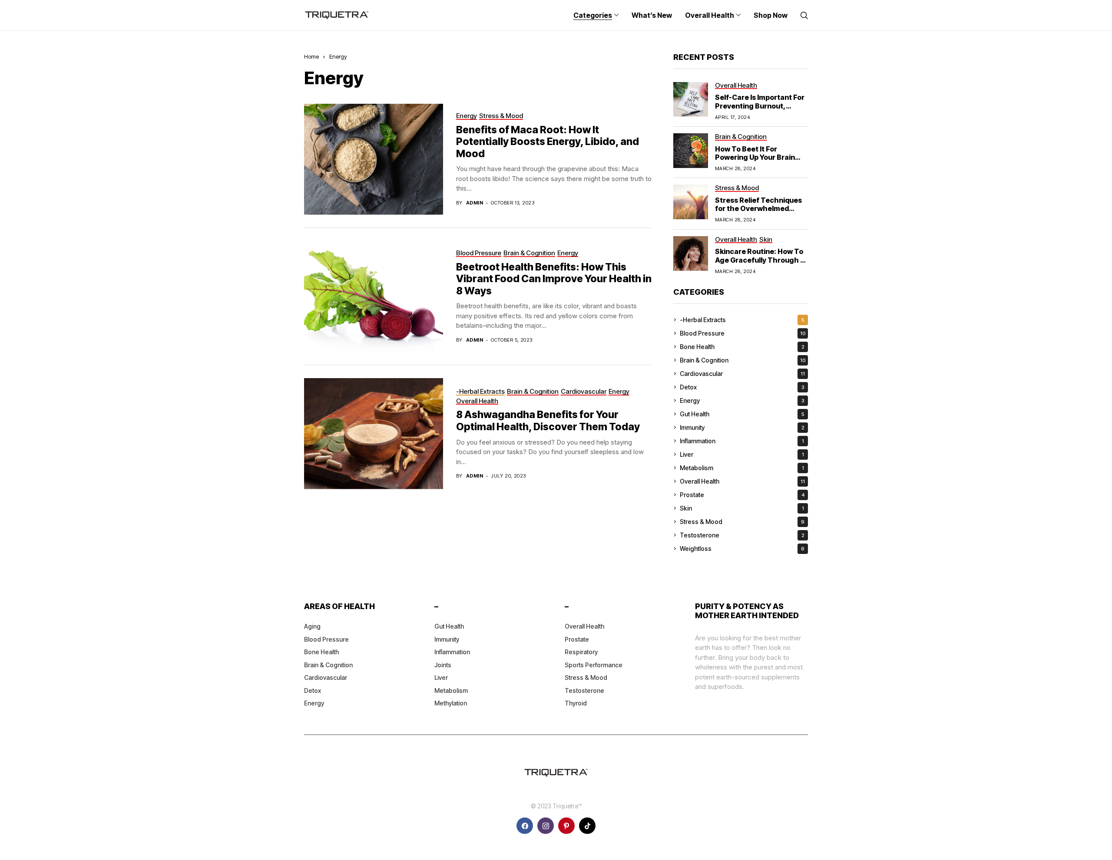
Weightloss (742, 548)
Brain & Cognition (743, 360)
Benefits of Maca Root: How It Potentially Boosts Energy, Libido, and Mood (547, 142)
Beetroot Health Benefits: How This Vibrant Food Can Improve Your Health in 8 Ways (554, 279)
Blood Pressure (743, 333)
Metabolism (742, 467)
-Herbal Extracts (742, 319)
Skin (742, 508)
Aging (312, 626)
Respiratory (581, 652)
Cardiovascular (742, 373)
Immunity (742, 427)
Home (311, 56)
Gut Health (742, 414)
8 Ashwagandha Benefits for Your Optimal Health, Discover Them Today (549, 421)
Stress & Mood (742, 521)
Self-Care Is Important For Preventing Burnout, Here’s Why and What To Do (759, 110)
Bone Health (742, 346)
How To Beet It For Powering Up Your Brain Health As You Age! (755, 157)
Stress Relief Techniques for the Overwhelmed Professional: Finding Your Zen (760, 213)
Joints (442, 665)
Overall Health (742, 481)
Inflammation (742, 441)
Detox (742, 387)
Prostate (742, 494)
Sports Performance (593, 665)
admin (474, 203)
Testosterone (742, 535)
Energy (338, 56)
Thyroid (576, 703)
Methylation (450, 703)
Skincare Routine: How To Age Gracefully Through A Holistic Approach (760, 259)
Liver (742, 454)
